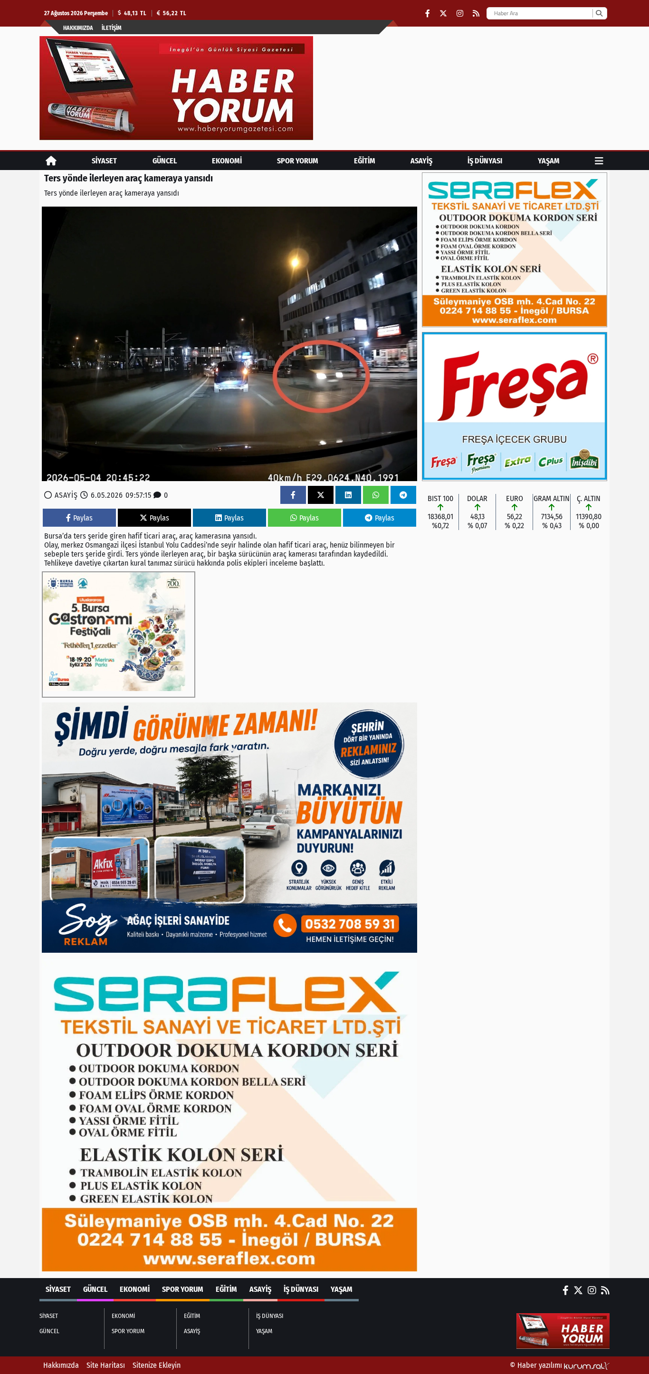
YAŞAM (549, 160)
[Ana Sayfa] (51, 161)
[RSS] (476, 13)
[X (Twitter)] (443, 13)
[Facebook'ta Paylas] (293, 495)
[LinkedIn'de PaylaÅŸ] (348, 495)
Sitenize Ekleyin (157, 1365)
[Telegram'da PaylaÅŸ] (403, 495)
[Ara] (598, 13)
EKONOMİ (227, 160)
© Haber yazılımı (537, 1365)
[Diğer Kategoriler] (599, 161)
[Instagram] (460, 13)
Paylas (83, 517)
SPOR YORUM (297, 160)
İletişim (112, 28)
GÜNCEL (165, 160)
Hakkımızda (78, 28)
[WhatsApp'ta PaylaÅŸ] (375, 495)
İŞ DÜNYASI (485, 160)
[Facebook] (427, 13)
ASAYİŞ (421, 160)
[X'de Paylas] (320, 495)
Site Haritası (105, 1365)
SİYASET (104, 160)
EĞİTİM (364, 160)
